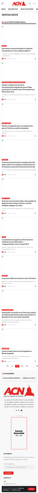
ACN (5, 58)
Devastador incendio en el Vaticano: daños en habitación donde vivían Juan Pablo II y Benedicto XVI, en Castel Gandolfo (19, 315)
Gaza (3, 237)
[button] (31, 489)
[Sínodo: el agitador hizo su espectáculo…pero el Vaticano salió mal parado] (19, 113)
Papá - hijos (5, 198)
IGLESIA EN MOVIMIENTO (11, 378)
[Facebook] (16, 410)
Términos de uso (16, 490)
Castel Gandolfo (7, 309)
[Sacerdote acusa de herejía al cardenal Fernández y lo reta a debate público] (19, 36)
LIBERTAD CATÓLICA (29, 378)
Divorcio (4, 159)
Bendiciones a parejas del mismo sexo (13, 82)
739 (22, 366)
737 (12, 366)
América (4, 275)
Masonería (5, 348)
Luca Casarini (6, 123)
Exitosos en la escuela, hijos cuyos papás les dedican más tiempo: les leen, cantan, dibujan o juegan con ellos (19, 203)
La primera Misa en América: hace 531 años (19, 278)
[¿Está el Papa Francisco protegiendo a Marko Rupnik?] (19, 338)
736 (7, 366)
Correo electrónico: (9, 464)
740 (27, 366)
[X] (19, 410)
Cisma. (4, 45)
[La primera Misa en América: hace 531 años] (19, 266)
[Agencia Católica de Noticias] (19, 3)
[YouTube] (22, 410)
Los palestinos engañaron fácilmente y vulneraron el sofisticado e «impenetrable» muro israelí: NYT (17, 242)
